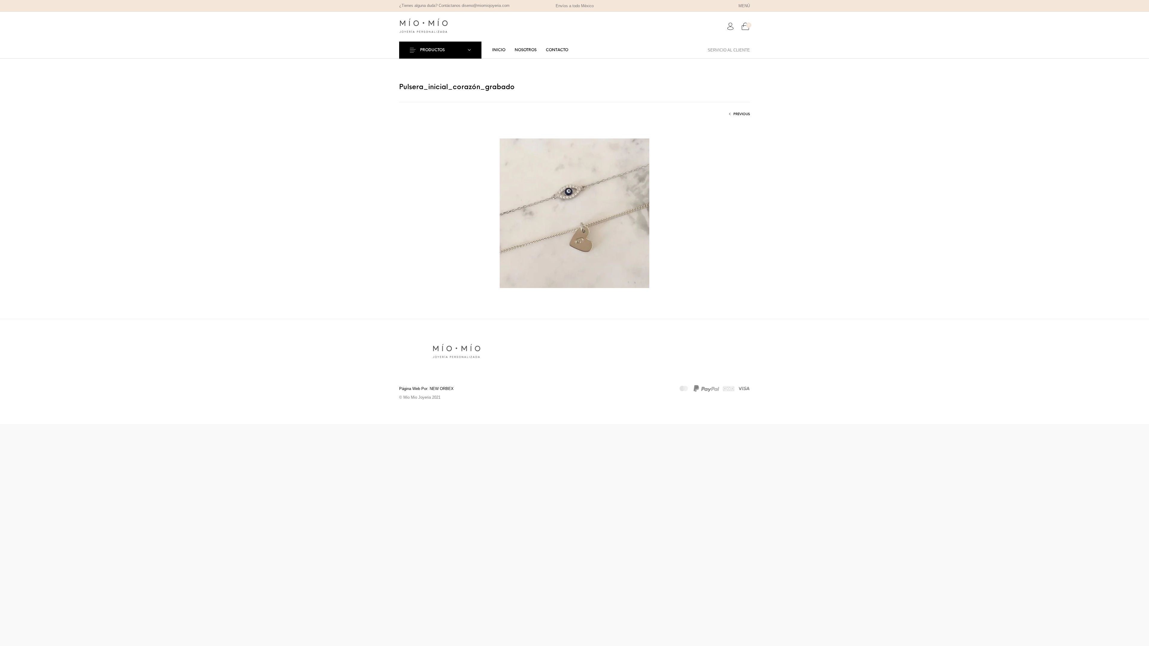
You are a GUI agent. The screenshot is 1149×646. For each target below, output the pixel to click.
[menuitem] (744, 6)
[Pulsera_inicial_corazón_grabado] (574, 212)
